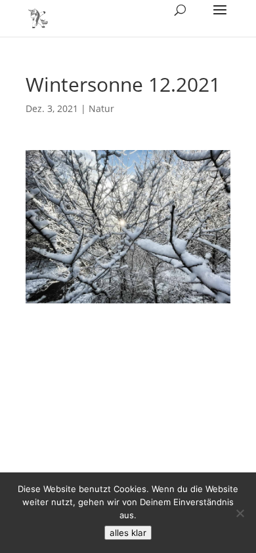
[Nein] (239, 513)
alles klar (128, 532)
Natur (101, 108)
